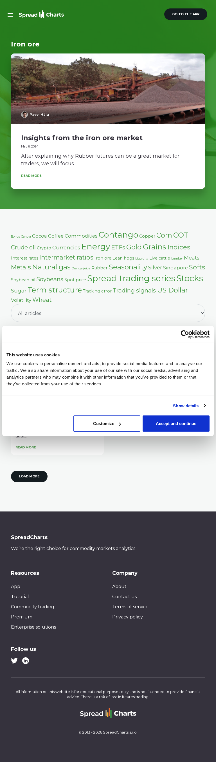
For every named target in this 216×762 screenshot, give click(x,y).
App (15, 586)
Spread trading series (131, 278)
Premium (21, 617)
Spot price (75, 279)
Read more (31, 176)
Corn (164, 235)
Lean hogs (123, 258)
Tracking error (97, 291)
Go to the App (185, 14)
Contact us (124, 596)
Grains (154, 246)
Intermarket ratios (66, 257)
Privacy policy (127, 617)
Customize (103, 423)
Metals (21, 267)
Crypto (44, 248)
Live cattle (159, 258)
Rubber (99, 268)
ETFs (118, 247)
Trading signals (134, 290)
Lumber (177, 258)
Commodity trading (32, 606)
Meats (191, 257)
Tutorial (20, 596)
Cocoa (39, 236)
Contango (118, 235)
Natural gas (51, 267)
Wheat (42, 299)
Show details (186, 405)
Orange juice (81, 268)
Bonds (15, 236)
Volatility (21, 300)
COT (180, 235)
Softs (197, 267)
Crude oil (23, 247)
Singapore (175, 268)
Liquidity (141, 258)
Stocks (189, 278)
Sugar (18, 290)
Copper (147, 236)
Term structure (55, 289)
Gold (134, 247)
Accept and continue (176, 423)
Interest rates (24, 258)
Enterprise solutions (33, 627)
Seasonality (128, 267)
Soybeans (49, 279)
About (119, 586)
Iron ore (102, 258)
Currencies (66, 247)
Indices (178, 247)
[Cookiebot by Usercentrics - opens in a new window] (185, 334)
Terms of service (130, 606)
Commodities (81, 236)
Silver (155, 267)
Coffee (56, 236)
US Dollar (172, 290)
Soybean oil (23, 279)
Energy (95, 246)
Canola (26, 236)
